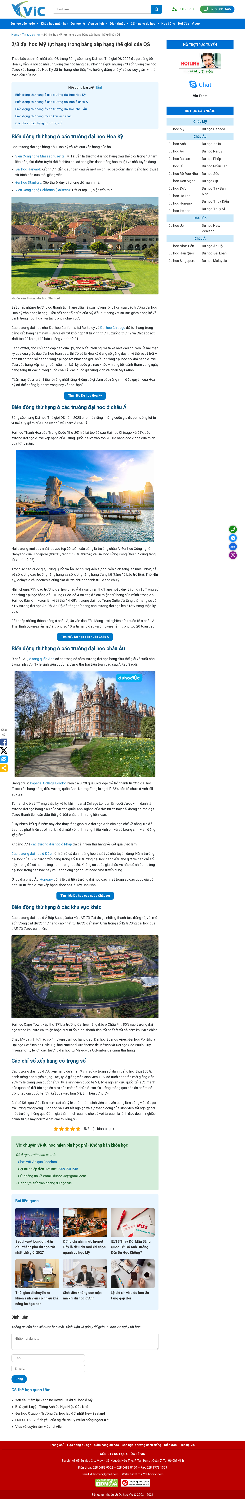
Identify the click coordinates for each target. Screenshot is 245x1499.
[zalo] (233, 546)
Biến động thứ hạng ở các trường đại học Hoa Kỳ (50, 95)
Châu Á (200, 238)
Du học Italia (211, 144)
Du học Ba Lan (179, 159)
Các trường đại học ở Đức (31, 854)
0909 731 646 (67, 1169)
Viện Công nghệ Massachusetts (40, 156)
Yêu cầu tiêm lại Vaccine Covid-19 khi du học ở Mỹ (53, 1400)
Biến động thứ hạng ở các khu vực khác (43, 116)
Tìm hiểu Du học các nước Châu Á (85, 637)
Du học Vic (126, 1495)
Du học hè (78, 23)
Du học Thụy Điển (215, 201)
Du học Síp (210, 181)
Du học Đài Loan (214, 253)
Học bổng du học (79, 1445)
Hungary (46, 879)
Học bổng (168, 23)
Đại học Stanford (28, 182)
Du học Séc (210, 174)
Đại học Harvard (27, 169)
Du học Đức (177, 188)
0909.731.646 (220, 9)
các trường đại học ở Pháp (51, 844)
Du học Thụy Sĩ (213, 209)
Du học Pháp (211, 159)
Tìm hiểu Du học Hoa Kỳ (85, 395)
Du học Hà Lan (179, 196)
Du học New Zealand (211, 228)
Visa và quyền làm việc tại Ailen (39, 1427)
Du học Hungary (180, 203)
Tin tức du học (31, 34)
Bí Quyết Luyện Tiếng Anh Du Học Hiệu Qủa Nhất (52, 1407)
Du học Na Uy (212, 151)
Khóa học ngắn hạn (54, 23)
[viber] (233, 555)
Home (15, 34)
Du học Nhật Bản (181, 246)
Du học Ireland (179, 211)
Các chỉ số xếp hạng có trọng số (38, 123)
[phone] (233, 529)
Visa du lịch (96, 23)
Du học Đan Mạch (181, 181)
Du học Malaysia (214, 261)
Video (196, 23)
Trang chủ (57, 1445)
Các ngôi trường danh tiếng (141, 1445)
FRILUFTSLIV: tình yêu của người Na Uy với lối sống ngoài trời (62, 1420)
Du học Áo (176, 151)
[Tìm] (156, 9)
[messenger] (233, 538)
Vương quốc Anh (41, 659)
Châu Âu (200, 136)
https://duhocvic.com (149, 1474)
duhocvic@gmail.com (104, 1474)
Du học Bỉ (175, 166)
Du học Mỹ (176, 129)
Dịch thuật (117, 23)
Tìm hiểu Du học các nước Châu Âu (85, 895)
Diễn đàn (170, 1445)
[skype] (193, 84)
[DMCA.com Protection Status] (106, 1483)
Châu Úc (200, 218)
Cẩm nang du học (143, 23)
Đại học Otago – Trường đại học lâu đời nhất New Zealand (60, 1413)
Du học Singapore (181, 261)
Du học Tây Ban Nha (214, 191)
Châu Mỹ (200, 122)
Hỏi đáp (183, 23)
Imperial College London (48, 783)
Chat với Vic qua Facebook (38, 1162)
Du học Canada (213, 129)
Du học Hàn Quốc (181, 253)
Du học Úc (176, 225)
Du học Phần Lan (214, 166)
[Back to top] (233, 1487)
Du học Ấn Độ (212, 246)
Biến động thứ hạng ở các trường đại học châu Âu (51, 109)
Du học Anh (177, 144)
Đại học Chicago (112, 328)
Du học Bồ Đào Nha (183, 174)
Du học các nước (23, 23)
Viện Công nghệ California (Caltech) (42, 190)
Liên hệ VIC (187, 1445)
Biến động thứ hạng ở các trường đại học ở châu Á (51, 102)
